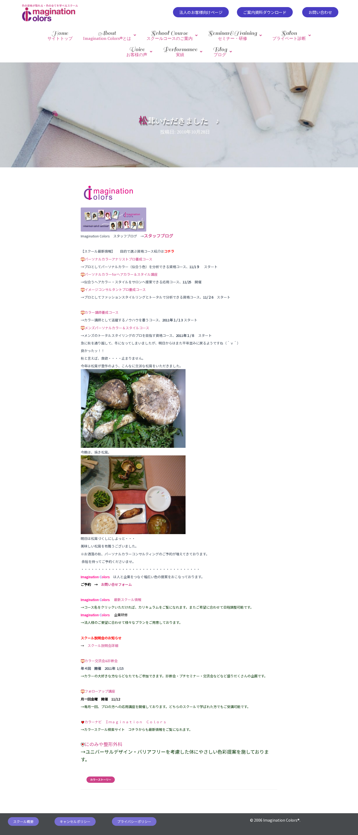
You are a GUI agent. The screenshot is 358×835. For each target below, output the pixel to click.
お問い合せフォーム (116, 584)
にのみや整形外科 (103, 744)
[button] (201, 12)
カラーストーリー (100, 779)
